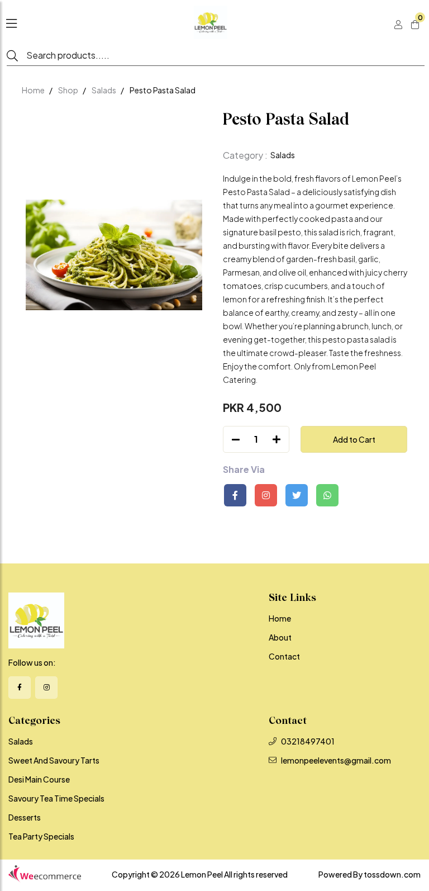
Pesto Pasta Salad (163, 90)
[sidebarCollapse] (11, 21)
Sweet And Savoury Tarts (53, 760)
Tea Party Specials (41, 836)
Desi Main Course (39, 779)
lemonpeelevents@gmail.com (336, 760)
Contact (284, 656)
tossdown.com (392, 874)
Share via (244, 469)
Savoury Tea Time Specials (56, 798)
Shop (68, 90)
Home (33, 90)
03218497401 (308, 741)
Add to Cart (354, 439)
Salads (104, 90)
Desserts (24, 817)
